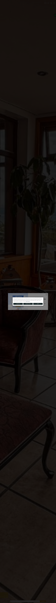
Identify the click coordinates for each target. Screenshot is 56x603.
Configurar (18, 303)
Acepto (38, 303)
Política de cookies (28, 301)
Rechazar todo (28, 303)
